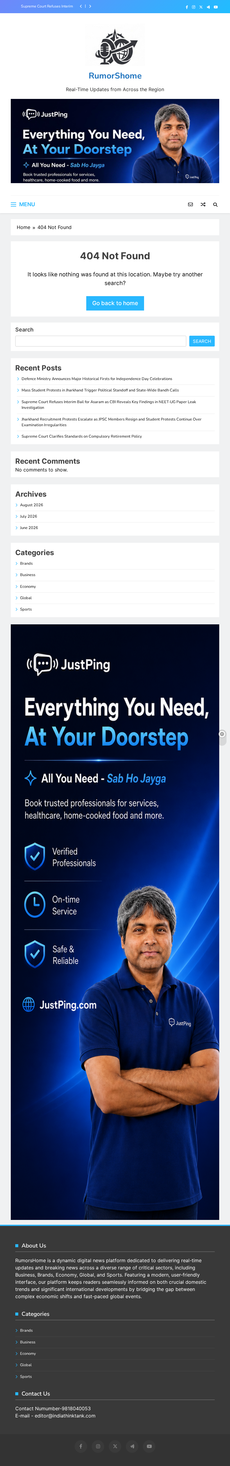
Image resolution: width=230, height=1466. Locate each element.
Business (27, 575)
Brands (26, 563)
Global (26, 598)
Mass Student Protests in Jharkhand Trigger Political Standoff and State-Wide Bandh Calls (100, 390)
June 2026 (29, 528)
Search (24, 329)
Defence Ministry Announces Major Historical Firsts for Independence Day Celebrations (97, 379)
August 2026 (31, 505)
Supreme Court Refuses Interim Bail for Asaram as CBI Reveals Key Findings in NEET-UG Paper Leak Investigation (46, 6)
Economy (28, 586)
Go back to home (115, 303)
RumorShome (115, 76)
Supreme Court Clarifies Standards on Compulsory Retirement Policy (82, 436)
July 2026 (28, 516)
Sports (26, 609)
